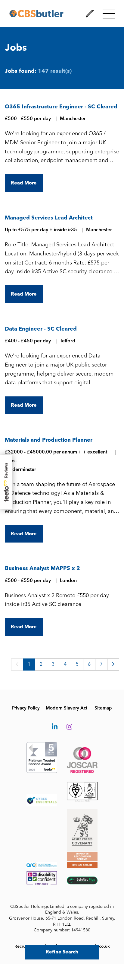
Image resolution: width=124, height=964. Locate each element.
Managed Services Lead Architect (49, 217)
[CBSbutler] (36, 14)
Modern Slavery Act (66, 708)
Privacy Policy (26, 708)
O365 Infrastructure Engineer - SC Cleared (61, 106)
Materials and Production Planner (48, 440)
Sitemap (103, 708)
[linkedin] (54, 727)
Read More (24, 183)
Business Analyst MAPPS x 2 (42, 568)
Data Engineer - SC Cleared (41, 328)
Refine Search (62, 952)
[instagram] (69, 727)
